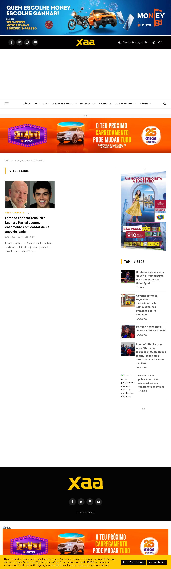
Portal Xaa (89, 512)
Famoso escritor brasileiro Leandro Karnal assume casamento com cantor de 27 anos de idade (27, 224)
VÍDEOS (144, 104)
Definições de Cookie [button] (133, 562)
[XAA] (85, 42)
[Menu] (7, 103)
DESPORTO (86, 104)
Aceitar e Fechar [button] (157, 562)
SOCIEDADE (40, 104)
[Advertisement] (85, 74)
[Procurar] (164, 104)
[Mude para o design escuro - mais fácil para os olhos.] (120, 42)
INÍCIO (26, 104)
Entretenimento (15, 213)
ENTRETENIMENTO (64, 104)
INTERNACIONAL (124, 104)
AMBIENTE (105, 104)
